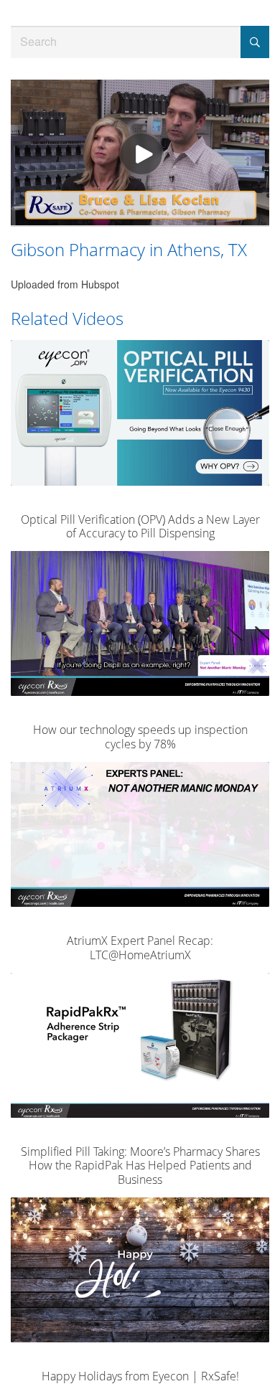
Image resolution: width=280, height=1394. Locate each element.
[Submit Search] (255, 42)
